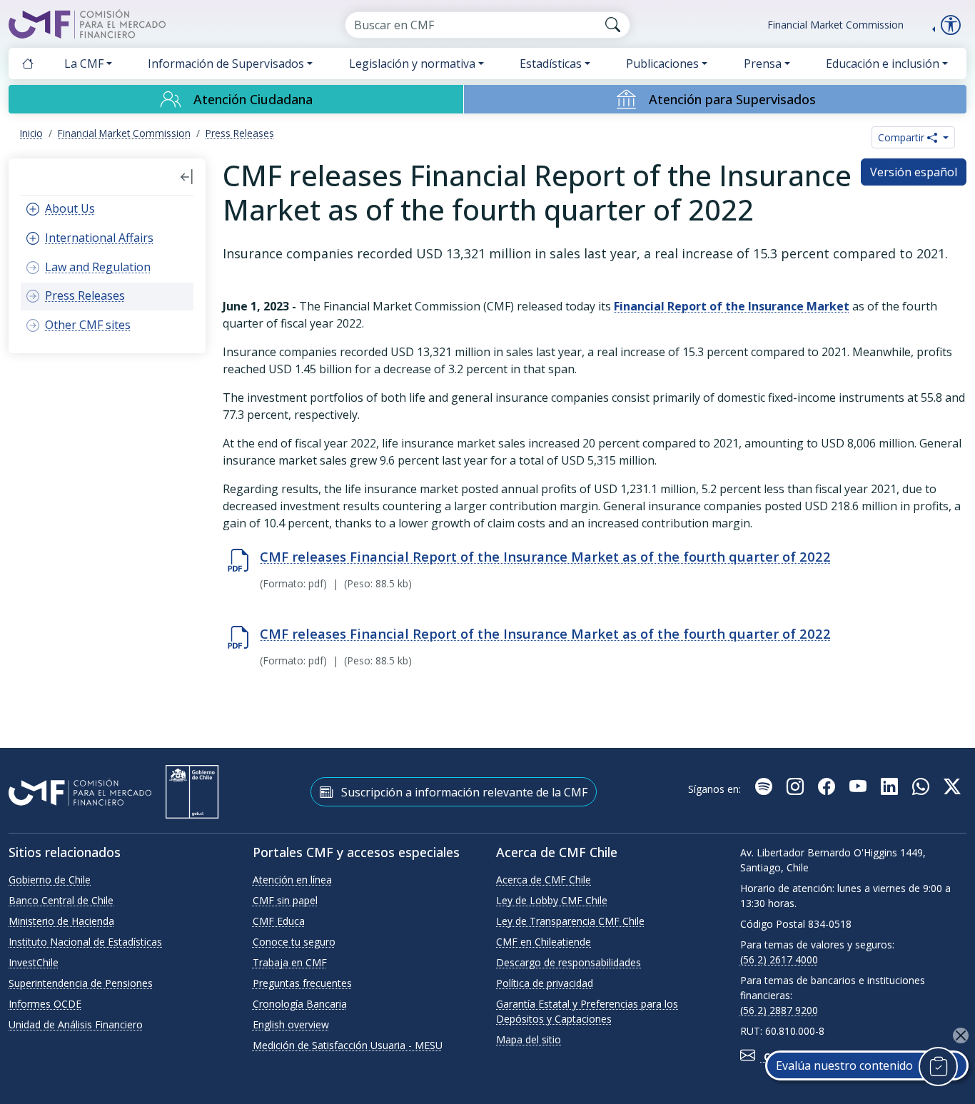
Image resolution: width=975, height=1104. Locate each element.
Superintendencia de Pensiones (81, 983)
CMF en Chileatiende (543, 941)
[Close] (961, 1035)
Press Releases (240, 133)
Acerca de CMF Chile (543, 879)
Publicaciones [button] (662, 63)
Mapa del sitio (528, 1039)
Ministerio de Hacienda (61, 921)
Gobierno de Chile (50, 879)
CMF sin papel (285, 900)
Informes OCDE (45, 1004)
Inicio (31, 133)
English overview (291, 1024)
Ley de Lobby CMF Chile (551, 900)
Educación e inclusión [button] (882, 63)
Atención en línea (292, 879)
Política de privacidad (544, 983)
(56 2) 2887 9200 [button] (779, 1010)
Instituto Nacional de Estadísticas (85, 941)
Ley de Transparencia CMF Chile (570, 921)
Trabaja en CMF (290, 962)
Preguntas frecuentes (302, 983)
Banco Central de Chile (61, 900)
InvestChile (34, 962)
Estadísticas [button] (551, 63)
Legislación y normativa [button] (412, 63)
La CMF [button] (83, 63)
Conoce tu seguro (294, 941)
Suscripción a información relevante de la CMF (462, 792)
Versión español (913, 172)
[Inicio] (28, 63)
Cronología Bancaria (300, 1004)
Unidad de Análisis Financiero (76, 1024)
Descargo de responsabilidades (568, 962)
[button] (187, 177)
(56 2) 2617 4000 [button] (779, 959)
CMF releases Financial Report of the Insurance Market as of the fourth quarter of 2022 (545, 556)
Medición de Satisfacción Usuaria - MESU (348, 1045)
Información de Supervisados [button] (226, 63)
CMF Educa (279, 921)
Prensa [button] (763, 63)
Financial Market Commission (835, 24)
